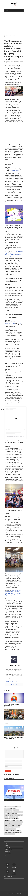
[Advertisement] (14, 21)
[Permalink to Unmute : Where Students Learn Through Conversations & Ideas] (14, 719)
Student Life (21, 61)
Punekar (20, 823)
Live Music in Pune (8, 820)
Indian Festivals (7, 818)
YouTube (13, 323)
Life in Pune (16, 818)
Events (15, 815)
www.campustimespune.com (11, 681)
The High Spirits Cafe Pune (17, 832)
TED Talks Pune (18, 830)
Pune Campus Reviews (8, 823)
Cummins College (15, 170)
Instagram (7, 323)
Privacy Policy (7, 857)
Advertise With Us (8, 849)
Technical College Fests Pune (9, 830)
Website (6, 766)
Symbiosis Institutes (16, 827)
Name (6, 759)
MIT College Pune (15, 820)
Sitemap (6, 855)
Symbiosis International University (10, 828)
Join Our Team (7, 847)
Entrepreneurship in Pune (9, 815)
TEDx (6, 832)
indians (12, 818)
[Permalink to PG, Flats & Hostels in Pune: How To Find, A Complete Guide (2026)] (14, 735)
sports (19, 825)
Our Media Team (8, 853)
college (19, 806)
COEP (16, 806)
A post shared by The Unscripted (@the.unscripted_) (17, 436)
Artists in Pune (11, 806)
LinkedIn (20, 323)
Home (7, 33)
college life (20, 811)
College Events (12, 808)
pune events (15, 823)
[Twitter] (14, 684)
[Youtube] (16, 684)
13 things (6, 806)
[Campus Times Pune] (14, 5)
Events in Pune (19, 815)
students (10, 827)
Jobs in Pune (7, 851)
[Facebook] (11, 684)
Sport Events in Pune (13, 825)
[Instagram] (13, 684)
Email (6, 762)
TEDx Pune (9, 832)
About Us (6, 845)
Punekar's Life (7, 825)
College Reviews (7, 813)
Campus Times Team (11, 61)
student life (6, 827)
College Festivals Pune (8, 811)
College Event (7, 808)
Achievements (12, 33)
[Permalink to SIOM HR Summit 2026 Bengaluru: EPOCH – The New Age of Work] (14, 702)
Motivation (20, 820)
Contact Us (7, 860)
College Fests (15, 811)
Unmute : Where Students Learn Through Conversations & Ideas (13, 721)
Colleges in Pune (14, 813)
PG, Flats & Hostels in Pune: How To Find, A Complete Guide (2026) (13, 738)
